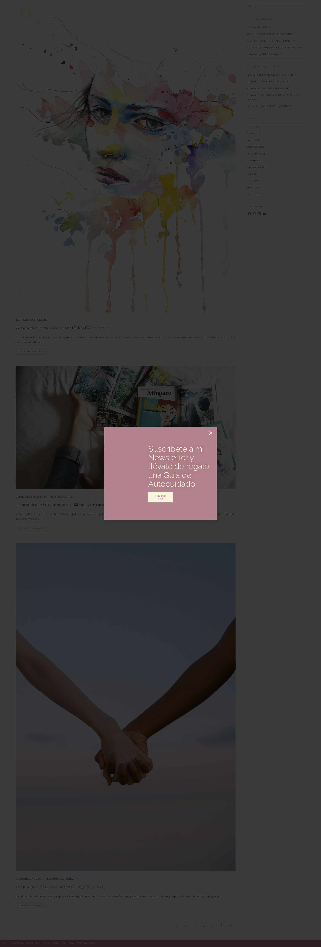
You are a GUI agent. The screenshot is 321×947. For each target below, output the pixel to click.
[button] (210, 433)
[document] (160, 473)
